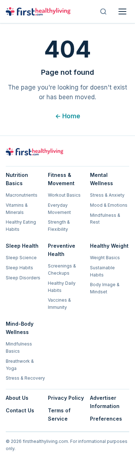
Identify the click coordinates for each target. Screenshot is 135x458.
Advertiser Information (105, 402)
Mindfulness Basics (19, 347)
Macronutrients (21, 195)
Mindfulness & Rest (105, 218)
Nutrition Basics (17, 179)
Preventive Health (61, 250)
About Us (17, 398)
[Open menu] (122, 11)
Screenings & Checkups (62, 269)
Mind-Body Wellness (19, 328)
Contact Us (20, 410)
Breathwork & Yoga (20, 364)
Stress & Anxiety (107, 195)
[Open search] (103, 11)
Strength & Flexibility (59, 225)
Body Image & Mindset (105, 288)
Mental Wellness (101, 179)
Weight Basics (105, 257)
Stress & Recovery (25, 378)
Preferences (106, 419)
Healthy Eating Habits (21, 225)
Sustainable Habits (102, 271)
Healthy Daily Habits (62, 286)
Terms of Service (59, 414)
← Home (67, 116)
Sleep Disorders (23, 277)
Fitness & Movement (61, 179)
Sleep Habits (19, 267)
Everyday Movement (59, 208)
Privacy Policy (66, 398)
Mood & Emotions (108, 205)
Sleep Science (21, 257)
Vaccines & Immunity (59, 303)
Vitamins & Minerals (17, 208)
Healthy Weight (109, 246)
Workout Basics (64, 195)
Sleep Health (22, 246)
